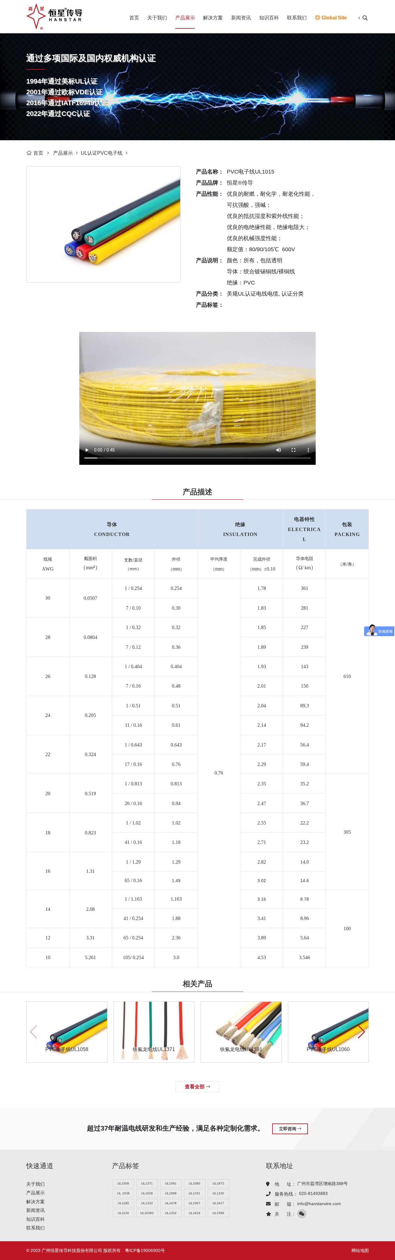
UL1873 (218, 1183)
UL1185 (123, 1203)
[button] (361, 1032)
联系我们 (297, 17)
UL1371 (147, 1183)
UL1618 (194, 1213)
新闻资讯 (241, 17)
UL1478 (171, 1203)
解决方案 (213, 17)
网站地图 (360, 1250)
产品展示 (185, 17)
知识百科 (269, 17)
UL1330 (218, 1193)
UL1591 (171, 1183)
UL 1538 (123, 1193)
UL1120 (123, 1213)
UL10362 (147, 1213)
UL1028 (147, 1193)
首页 (134, 17)
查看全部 (195, 1086)
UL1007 (194, 1203)
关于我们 (157, 17)
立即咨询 (288, 1128)
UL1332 (171, 1213)
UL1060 (194, 1183)
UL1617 (218, 1203)
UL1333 (147, 1203)
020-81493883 (313, 1193)
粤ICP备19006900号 (145, 1250)
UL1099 (171, 1193)
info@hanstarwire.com (319, 1203)
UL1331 (194, 1193)
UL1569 (218, 1213)
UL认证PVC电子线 (102, 153)
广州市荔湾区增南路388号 (322, 1183)
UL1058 (123, 1183)
